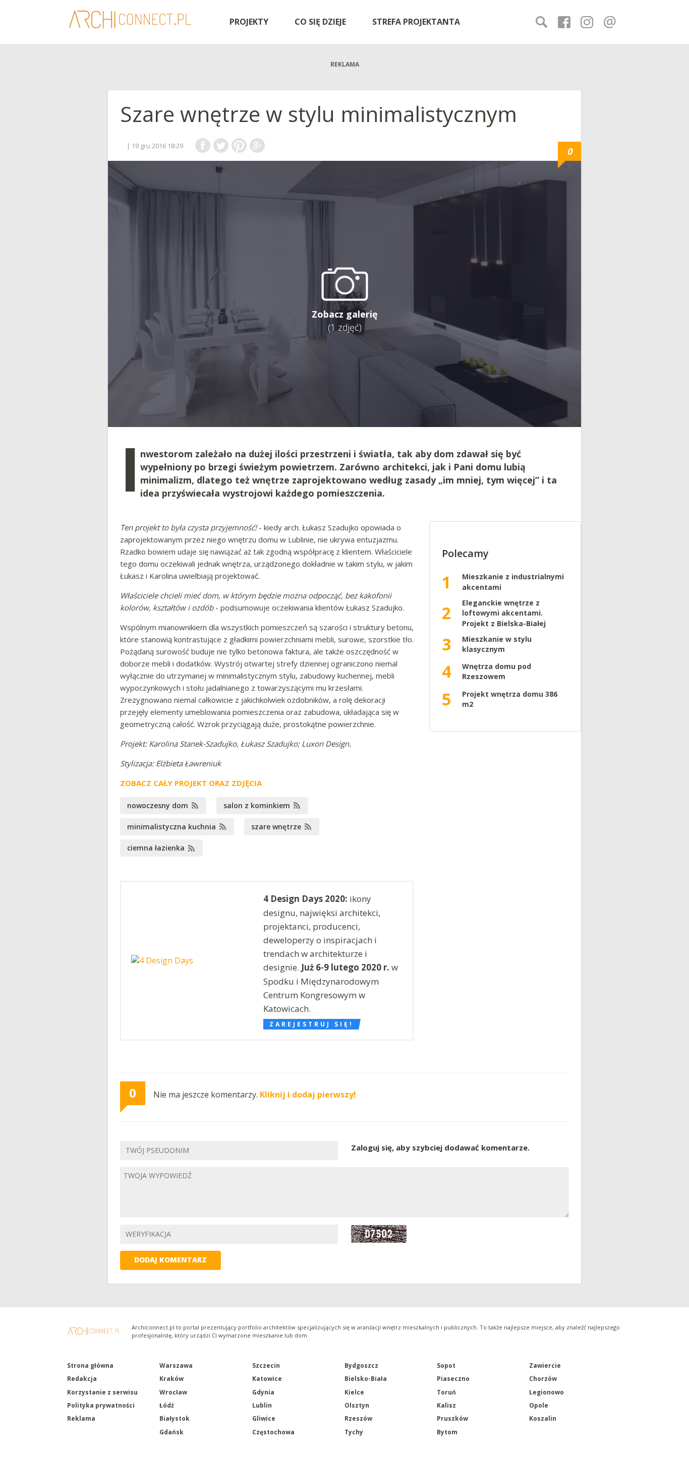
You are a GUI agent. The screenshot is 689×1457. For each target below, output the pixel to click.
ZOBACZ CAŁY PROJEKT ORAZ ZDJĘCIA (191, 783)
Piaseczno (453, 1378)
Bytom (447, 1432)
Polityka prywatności (101, 1405)
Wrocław (173, 1392)
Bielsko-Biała (365, 1378)
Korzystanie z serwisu (102, 1392)
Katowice (267, 1378)
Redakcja (82, 1378)
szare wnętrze (276, 826)
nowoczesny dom (157, 805)
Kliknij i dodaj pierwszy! (308, 1094)
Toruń (446, 1392)
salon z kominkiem (256, 805)
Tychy (353, 1432)
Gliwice (263, 1418)
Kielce (354, 1392)
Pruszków (452, 1418)
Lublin (262, 1405)
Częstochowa (273, 1432)
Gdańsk (171, 1432)
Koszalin (542, 1418)
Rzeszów (358, 1418)
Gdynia (263, 1392)
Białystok (174, 1418)
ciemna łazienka (156, 848)
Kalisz (446, 1405)
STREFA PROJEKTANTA (416, 21)
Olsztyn (356, 1405)
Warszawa (176, 1365)
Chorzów (543, 1378)
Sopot (446, 1365)
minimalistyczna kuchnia (171, 826)
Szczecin (266, 1365)
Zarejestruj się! (311, 1024)
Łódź (166, 1405)
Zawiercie (545, 1365)
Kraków (171, 1378)
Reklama (81, 1418)
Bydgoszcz (361, 1365)
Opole (538, 1405)
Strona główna (90, 1365)
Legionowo (546, 1392)
